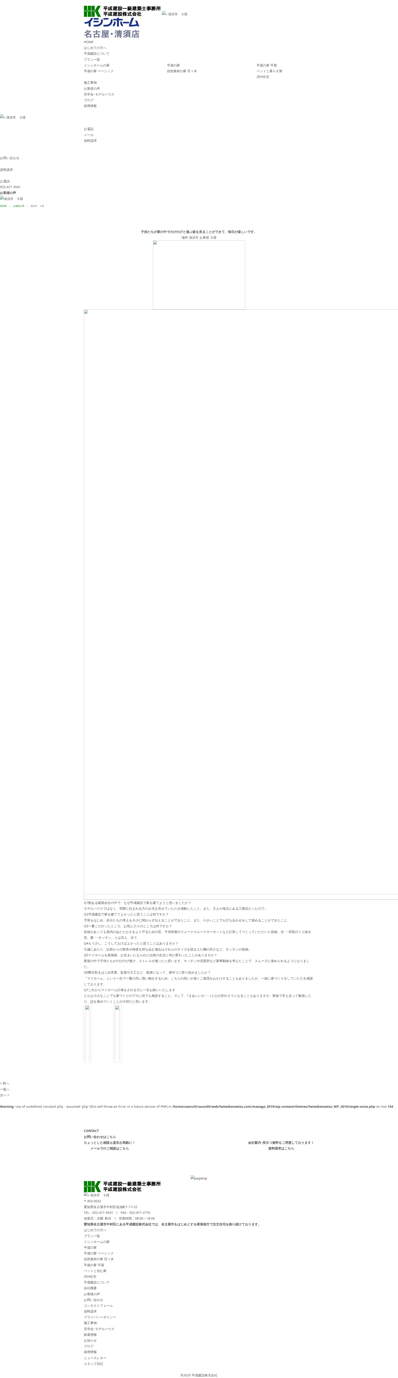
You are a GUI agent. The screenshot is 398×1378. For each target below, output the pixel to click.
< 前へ (4, 1083)
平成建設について (97, 53)
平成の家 (173, 65)
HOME (89, 42)
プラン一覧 (92, 59)
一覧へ (5, 1089)
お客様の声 (92, 88)
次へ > (4, 1095)
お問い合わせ (93, 1300)
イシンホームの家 (97, 65)
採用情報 (90, 106)
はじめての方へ (95, 47)
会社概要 (90, 1288)
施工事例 (90, 82)
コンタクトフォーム (98, 1305)
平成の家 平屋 (267, 65)
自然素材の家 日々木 (182, 71)
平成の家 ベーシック (99, 71)
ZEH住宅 (263, 76)
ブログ (89, 100)
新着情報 (90, 1334)
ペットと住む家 (95, 1270)
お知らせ (90, 1340)
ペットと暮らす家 (269, 71)
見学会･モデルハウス (99, 94)
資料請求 (90, 1311)
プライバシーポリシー (100, 1317)
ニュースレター (95, 1358)
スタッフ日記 (93, 1363)
